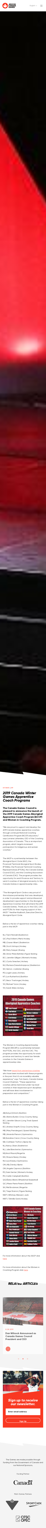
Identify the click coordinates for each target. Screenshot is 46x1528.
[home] (9, 6)
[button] (33, 5)
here (5, 1259)
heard (14, 1071)
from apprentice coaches (28, 1071)
